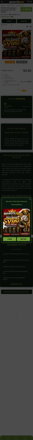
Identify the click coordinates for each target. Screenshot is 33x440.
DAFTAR (23, 239)
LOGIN (9, 239)
